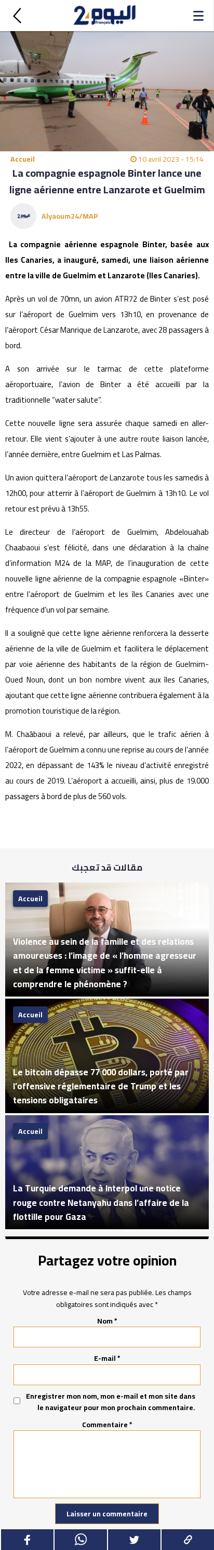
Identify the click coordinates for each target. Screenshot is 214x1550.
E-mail (107, 1358)
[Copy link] (187, 1539)
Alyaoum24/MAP (70, 216)
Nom (107, 1321)
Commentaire (107, 1424)
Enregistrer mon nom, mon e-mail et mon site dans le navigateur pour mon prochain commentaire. (110, 1402)
